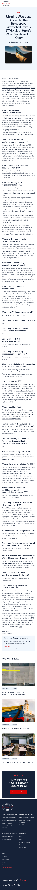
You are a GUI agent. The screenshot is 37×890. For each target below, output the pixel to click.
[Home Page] (6, 3)
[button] (33, 3)
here (20, 627)
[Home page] (7, 807)
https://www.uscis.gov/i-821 (11, 419)
